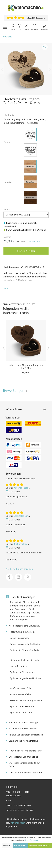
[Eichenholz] (30, 166)
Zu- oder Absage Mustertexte (23, 728)
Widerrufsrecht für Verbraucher (17, 794)
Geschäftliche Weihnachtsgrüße (24, 740)
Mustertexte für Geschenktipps (24, 722)
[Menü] (4, 27)
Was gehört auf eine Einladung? (24, 625)
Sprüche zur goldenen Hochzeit (25, 678)
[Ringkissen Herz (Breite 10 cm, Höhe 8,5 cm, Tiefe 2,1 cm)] (30, 149)
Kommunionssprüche (20, 694)
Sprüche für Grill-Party (21, 712)
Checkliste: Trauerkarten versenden (26, 772)
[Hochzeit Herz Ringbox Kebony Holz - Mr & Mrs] (26, 340)
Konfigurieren (20, 845)
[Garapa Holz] (30, 181)
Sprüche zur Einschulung (22, 706)
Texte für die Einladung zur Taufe (26, 700)
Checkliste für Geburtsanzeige (23, 756)
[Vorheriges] (2, 69)
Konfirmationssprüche (20, 688)
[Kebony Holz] (30, 197)
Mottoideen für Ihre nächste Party (25, 750)
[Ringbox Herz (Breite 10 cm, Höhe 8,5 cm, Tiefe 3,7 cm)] (30, 134)
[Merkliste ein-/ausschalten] (45, 47)
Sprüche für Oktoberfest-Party (24, 650)
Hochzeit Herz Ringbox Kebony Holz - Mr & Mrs (26, 366)
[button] (6, 288)
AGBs (8, 800)
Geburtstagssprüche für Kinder (25, 643)
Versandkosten (18, 822)
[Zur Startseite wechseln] (26, 8)
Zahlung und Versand (18, 805)
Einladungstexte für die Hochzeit (26, 659)
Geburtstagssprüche (19, 637)
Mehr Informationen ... (32, 840)
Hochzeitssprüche (18, 666)
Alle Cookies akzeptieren (40, 845)
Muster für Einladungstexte (22, 631)
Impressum (12, 787)
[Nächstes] (50, 69)
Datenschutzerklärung (19, 810)
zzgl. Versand (33, 241)
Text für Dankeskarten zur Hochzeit (26, 734)
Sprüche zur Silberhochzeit (23, 672)
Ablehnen (7, 845)
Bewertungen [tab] (14, 390)
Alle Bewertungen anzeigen (19, 568)
